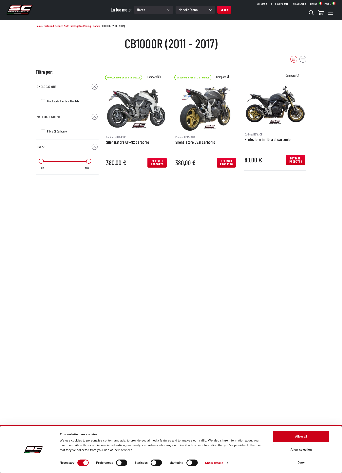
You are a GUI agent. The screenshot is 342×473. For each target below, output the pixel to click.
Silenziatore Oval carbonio (195, 142)
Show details (214, 462)
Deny (301, 462)
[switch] (121, 463)
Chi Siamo (262, 3)
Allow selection (301, 449)
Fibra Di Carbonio (57, 131)
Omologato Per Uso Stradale (63, 101)
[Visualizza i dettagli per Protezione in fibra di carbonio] (275, 106)
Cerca (224, 9)
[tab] (67, 86)
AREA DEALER (299, 3)
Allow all (301, 436)
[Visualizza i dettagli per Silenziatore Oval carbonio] (205, 109)
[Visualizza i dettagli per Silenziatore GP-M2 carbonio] (136, 109)
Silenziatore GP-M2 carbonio (127, 142)
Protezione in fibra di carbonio (268, 139)
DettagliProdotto (157, 162)
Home (39, 26)
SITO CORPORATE (279, 3)
